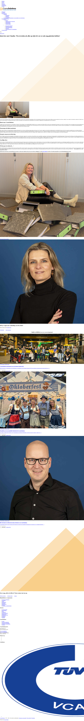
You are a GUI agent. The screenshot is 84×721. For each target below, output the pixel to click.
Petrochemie (4, 615)
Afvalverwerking (4, 609)
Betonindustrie (4, 610)
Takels (3, 601)
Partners (3, 1)
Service (5, 19)
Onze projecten (4, 13)
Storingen (7, 28)
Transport (3, 617)
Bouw (3, 611)
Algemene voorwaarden (5, 623)
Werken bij (3, 4)
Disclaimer (33, 718)
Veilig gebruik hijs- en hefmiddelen (11, 29)
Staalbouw (3, 616)
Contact (3, 6)
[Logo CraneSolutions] (8, 10)
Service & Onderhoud (5, 18)
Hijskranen (3, 11)
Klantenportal (4, 5)
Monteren (7, 16)
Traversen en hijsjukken (5, 599)
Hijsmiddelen (4, 602)
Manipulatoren (4, 604)
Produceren (7, 17)
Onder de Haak (8, 24)
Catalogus (3, 12)
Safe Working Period (9, 27)
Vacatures (3, 624)
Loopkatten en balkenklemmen (6, 605)
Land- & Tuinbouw (5, 613)
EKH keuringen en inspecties (10, 21)
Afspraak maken (4, 30)
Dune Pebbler (6, 719)
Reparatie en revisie (9, 26)
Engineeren (7, 15)
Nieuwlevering (8, 23)
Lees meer (3, 435)
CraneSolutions (2, 718)
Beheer (7, 20)
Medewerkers (2, 33)
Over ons (3, 3)
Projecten (5, 14)
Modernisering (8, 22)
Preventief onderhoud (9, 25)
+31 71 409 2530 (3, 631)
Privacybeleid (29, 718)
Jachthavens (4, 612)
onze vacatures (44, 151)
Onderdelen (4, 600)
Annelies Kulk (9, 327)
